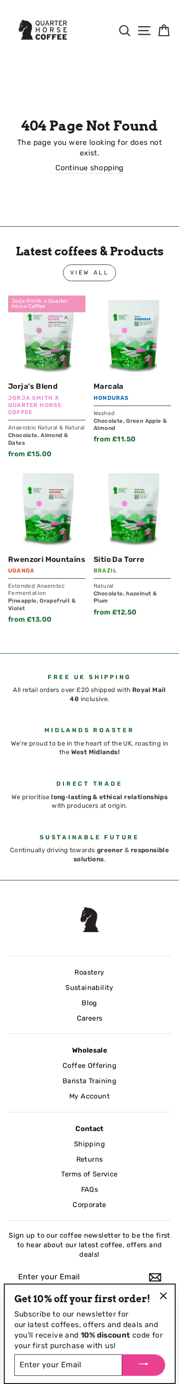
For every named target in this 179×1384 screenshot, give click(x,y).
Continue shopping (89, 167)
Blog (89, 1003)
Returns (89, 1159)
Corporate (89, 1204)
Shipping (89, 1144)
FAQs (89, 1189)
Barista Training (89, 1080)
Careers (90, 1018)
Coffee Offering (89, 1065)
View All (89, 272)
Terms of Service (89, 1174)
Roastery (89, 972)
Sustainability (89, 987)
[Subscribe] (155, 1277)
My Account (89, 1096)
